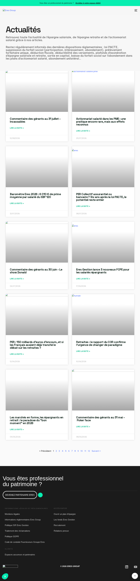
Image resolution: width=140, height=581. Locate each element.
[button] (5, 576)
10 (82, 451)
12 (89, 451)
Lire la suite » (17, 128)
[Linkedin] (126, 567)
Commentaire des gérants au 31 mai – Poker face (100, 419)
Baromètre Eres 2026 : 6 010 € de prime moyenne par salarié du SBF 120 (35, 195)
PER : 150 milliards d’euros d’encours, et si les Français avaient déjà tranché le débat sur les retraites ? (36, 345)
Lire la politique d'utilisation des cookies (20, 558)
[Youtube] (135, 567)
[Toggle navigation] (114, 10)
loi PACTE (110, 47)
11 (85, 451)
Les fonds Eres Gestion (64, 519)
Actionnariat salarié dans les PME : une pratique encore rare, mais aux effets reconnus (101, 121)
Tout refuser (12, 567)
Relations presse (61, 531)
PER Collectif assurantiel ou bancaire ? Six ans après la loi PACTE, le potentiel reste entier (101, 197)
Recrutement (59, 525)
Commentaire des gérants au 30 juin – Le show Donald (36, 271)
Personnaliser (31, 567)
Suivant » (96, 451)
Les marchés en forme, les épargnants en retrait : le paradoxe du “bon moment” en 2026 (36, 420)
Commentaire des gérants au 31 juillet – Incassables (35, 120)
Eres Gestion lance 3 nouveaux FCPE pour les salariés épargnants (102, 271)
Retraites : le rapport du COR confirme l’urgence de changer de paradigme (101, 343)
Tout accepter (50, 567)
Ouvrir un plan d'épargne (65, 514)
